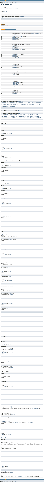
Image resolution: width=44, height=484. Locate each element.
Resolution (18, 84)
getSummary (21, 105)
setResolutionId (14, 83)
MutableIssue (12, 8)
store (17, 106)
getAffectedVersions (3, 102)
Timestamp (16, 46)
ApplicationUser (17, 38)
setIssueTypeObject (14, 57)
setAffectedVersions (14, 36)
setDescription (13, 45)
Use (7, 0)
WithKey (4, 8)
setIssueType (13, 55)
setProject (13, 72)
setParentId (2, 434)
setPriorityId (3, 288)
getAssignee (21, 102)
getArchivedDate (18, 102)
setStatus (2, 361)
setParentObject (14, 65)
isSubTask (15, 106)
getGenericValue (13, 115)
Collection (18, 36)
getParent (8, 104)
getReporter (38, 104)
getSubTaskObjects (14, 105)
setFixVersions (13, 54)
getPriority (18, 104)
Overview (1, 0)
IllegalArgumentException (4, 160)
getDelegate (2, 133)
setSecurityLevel (14, 86)
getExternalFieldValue (4, 115)
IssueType (16, 55)
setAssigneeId (13, 39)
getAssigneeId (25, 102)
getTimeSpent (24, 105)
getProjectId (30, 104)
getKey (37, 115)
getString (10, 105)
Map (3, 471)
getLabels (39, 115)
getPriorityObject (23, 104)
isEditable (12, 106)
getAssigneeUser (29, 102)
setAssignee (13, 38)
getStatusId (2, 105)
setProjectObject (3, 148)
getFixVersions (9, 115)
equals (2, 114)
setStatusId (13, 91)
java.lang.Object (2, 5)
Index (12, 0)
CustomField (11, 347)
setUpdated (2, 334)
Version (21, 36)
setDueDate (13, 46)
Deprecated (10, 0)
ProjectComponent (13, 191)
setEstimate (13, 48)
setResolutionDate (14, 82)
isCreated (9, 106)
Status (16, 93)
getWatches (37, 105)
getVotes (34, 105)
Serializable (20, 8)
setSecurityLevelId (3, 254)
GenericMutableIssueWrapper (4, 26)
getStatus (2, 117)
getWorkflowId (3, 106)
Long (15, 48)
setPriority (13, 67)
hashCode (40, 117)
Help (14, 0)
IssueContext (6, 8)
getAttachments (34, 102)
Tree (8, 0)
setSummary (2, 183)
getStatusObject (6, 105)
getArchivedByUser (13, 102)
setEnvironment (13, 47)
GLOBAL (2, 17)
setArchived (13, 37)
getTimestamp (28, 105)
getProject (26, 104)
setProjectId (13, 74)
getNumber (2, 116)
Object (22, 49)
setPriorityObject (3, 280)
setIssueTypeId (13, 56)
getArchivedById (9, 102)
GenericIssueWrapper (20, 101)
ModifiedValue (7, 471)
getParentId (11, 104)
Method (8, 2)
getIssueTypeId (29, 115)
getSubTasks (18, 105)
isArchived (6, 106)
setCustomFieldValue (3, 352)
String (16, 39)
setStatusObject (14, 93)
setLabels (2, 466)
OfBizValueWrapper (16, 8)
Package (3, 0)
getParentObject (15, 104)
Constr (6, 2)
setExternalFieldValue (14, 49)
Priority (16, 67)
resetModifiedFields (14, 34)
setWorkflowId (3, 344)
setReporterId (3, 216)
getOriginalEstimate (3, 104)
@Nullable (8, 267)
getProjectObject (34, 104)
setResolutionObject (14, 84)
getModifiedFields (3, 474)
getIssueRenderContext (20, 115)
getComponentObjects (38, 102)
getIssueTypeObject (33, 115)
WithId (1, 8)
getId (16, 115)
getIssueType (25, 115)
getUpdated (31, 105)
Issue (9, 8)
